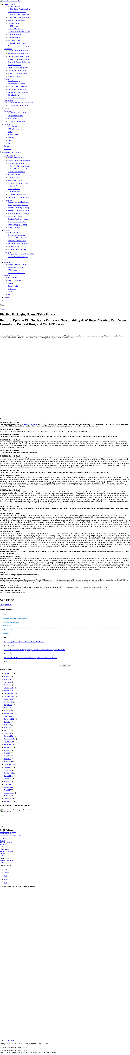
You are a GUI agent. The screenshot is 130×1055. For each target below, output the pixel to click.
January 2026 (8, 690)
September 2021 (9, 744)
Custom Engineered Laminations (18, 50)
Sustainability (8, 101)
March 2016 (8, 796)
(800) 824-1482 (11, 1040)
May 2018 (7, 784)
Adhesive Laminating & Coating (18, 56)
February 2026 (9, 688)
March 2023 (8, 710)
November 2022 (9, 716)
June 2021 (7, 753)
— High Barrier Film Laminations (19, 9)
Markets (6, 79)
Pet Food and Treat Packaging (17, 86)
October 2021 (8, 742)
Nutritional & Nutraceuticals (17, 89)
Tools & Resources (6, 842)
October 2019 (8, 773)
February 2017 (9, 793)
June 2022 (7, 725)
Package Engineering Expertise (18, 53)
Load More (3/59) (65, 665)
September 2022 (9, 719)
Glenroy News (6, 626)
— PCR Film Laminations (16, 20)
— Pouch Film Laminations (17, 12)
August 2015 (8, 801)
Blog (9, 143)
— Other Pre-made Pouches (17, 43)
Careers (6, 146)
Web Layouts (12, 118)
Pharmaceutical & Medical (16, 84)
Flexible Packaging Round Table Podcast (15, 618)
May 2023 (7, 707)
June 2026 (7, 679)
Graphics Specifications (15, 116)
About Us (7, 124)
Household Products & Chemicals (19, 92)
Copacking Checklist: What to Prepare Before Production (24, 642)
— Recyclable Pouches (15, 29)
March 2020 (8, 770)
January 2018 (8, 787)
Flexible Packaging (10, 4)
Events (4, 615)
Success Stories (13, 134)
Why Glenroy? (13, 126)
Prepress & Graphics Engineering (19, 62)
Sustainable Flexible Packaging (18, 105)
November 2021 (9, 739)
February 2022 (9, 736)
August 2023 (8, 705)
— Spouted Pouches (14, 34)
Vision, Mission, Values (15, 129)
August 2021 (8, 747)
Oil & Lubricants (13, 95)
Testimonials (12, 137)
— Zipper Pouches (14, 37)
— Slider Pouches (14, 40)
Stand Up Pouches (14, 23)
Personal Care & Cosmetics (17, 98)
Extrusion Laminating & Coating (18, 59)
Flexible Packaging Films (16, 6)
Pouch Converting (14, 76)
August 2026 (8, 673)
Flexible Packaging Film (8, 832)
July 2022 (7, 722)
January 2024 (8, 699)
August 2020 (8, 767)
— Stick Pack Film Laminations (18, 15)
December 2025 (9, 693)
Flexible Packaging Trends (10, 622)
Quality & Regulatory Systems (18, 67)
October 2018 (8, 779)
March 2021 (8, 761)
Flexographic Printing (15, 65)
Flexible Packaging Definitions (18, 113)
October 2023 (8, 702)
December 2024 (9, 696)
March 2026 (8, 685)
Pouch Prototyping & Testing (17, 73)
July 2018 (7, 781)
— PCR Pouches (13, 26)
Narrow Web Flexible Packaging (18, 46)
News (10, 140)
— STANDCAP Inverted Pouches (19, 32)
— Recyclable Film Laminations (18, 17)
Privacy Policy (4, 850)
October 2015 (8, 798)
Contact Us (7, 149)
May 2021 (7, 756)
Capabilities (8, 49)
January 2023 (8, 713)
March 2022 (8, 733)
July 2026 (7, 676)
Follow (6, 869)
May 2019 (7, 776)
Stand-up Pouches (7, 629)
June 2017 (7, 790)
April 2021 (7, 759)
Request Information (6, 860)
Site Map (3, 853)
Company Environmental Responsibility (21, 102)
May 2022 (7, 727)
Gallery (6, 108)
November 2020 (9, 764)
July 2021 (7, 750)
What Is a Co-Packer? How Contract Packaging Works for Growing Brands (30, 658)
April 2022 (7, 730)
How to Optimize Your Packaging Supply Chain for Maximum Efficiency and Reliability (34, 650)
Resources (7, 111)
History (10, 132)
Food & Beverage (14, 81)
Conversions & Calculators (16, 121)
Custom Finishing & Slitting (17, 70)
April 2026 (7, 682)
